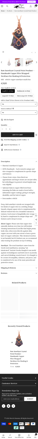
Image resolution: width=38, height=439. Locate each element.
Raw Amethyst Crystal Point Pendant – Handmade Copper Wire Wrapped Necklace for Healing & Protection (19, 357)
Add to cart (17, 135)
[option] (19, 34)
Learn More (31, 2)
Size (8, 88)
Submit (30, 399)
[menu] (2, 6)
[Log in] (31, 6)
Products (9, 11)
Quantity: (4, 125)
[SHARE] (35, 135)
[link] (10, 314)
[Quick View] (12, 342)
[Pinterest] (13, 406)
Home (3, 11)
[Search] (7, 6)
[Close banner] (36, 2)
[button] (31, 52)
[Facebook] (3, 406)
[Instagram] (8, 406)
